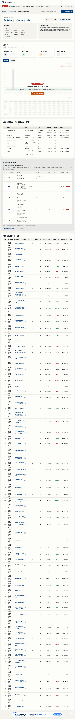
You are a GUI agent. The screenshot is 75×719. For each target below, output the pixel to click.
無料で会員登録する (38, 93)
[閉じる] (71, 713)
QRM (9, 177)
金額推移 (13, 60)
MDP (9, 209)
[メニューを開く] (71, 2)
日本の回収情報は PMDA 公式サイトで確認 (13, 228)
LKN (9, 186)
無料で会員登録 (65, 6)
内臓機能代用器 (13, 11)
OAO (9, 197)
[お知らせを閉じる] (72, 6)
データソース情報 (66, 19)
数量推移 (6, 60)
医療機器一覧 (4, 11)
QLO (9, 220)
